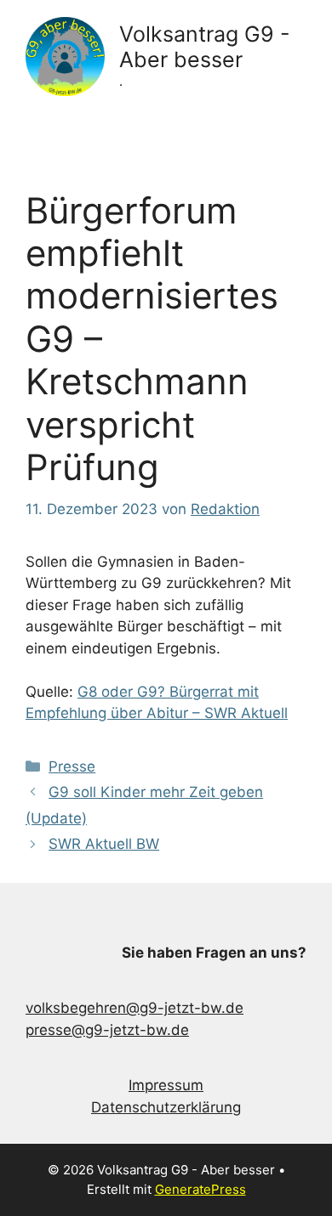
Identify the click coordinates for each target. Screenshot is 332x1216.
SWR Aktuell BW (104, 843)
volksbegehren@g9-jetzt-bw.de (134, 1007)
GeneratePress (200, 1189)
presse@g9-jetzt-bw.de (107, 1029)
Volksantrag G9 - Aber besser (204, 46)
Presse (72, 766)
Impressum (166, 1085)
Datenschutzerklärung (166, 1107)
